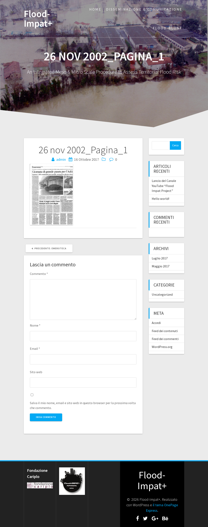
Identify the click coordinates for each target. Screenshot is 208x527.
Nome (35, 325)
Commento (39, 274)
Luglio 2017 (160, 258)
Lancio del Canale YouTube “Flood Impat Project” (164, 186)
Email (35, 349)
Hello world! (160, 199)
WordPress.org (162, 347)
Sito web (36, 372)
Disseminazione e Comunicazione (144, 9)
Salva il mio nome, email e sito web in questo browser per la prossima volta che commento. (83, 405)
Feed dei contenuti (165, 331)
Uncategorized (162, 294)
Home (95, 9)
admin (61, 159)
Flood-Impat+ (38, 18)
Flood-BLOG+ (167, 28)
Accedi (156, 323)
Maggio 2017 (160, 266)
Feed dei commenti (165, 339)
